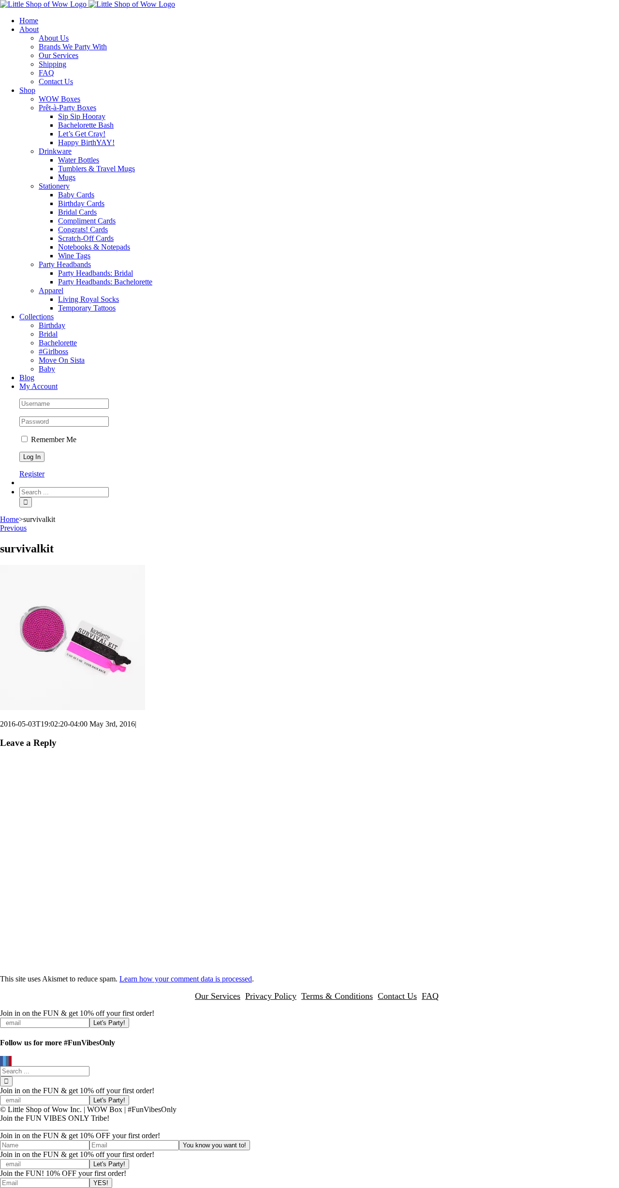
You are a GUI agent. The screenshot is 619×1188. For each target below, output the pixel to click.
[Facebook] (1, 1061)
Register (31, 474)
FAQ (430, 996)
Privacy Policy (270, 996)
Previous (13, 528)
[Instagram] (7, 1061)
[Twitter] (4, 1061)
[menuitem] (319, 20)
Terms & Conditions (337, 996)
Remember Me (52, 439)
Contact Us (397, 996)
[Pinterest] (10, 1061)
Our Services (217, 996)
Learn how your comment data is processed (185, 979)
